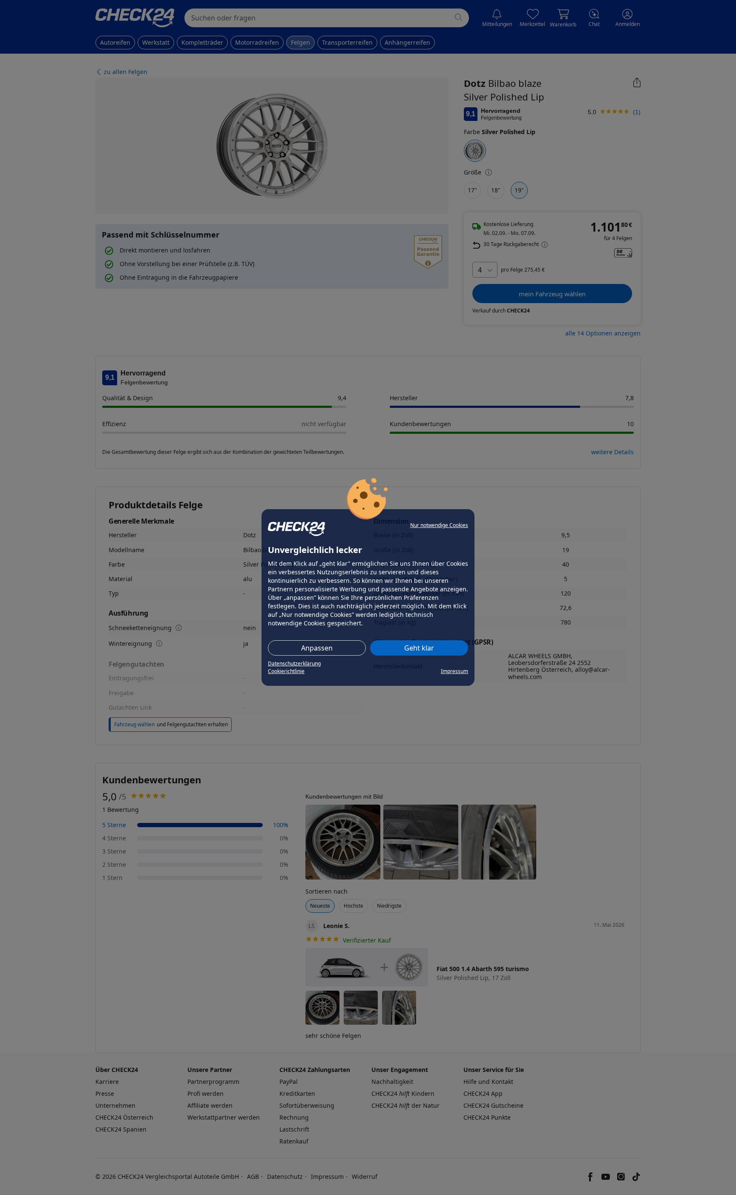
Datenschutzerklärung (294, 663)
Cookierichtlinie (286, 671)
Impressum (454, 671)
